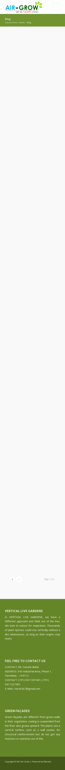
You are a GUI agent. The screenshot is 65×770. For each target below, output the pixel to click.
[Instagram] (57, 765)
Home (22, 22)
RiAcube (47, 761)
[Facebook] (52, 765)
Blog (8, 18)
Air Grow (25, 761)
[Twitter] (47, 765)
